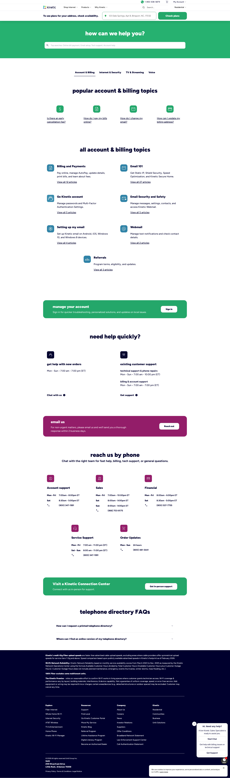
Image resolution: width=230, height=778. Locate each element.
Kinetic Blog (86, 727)
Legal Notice (77, 771)
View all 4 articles (66, 242)
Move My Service (88, 722)
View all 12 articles (67, 182)
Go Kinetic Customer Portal (93, 718)
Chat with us (56, 395)
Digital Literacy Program (91, 740)
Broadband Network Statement (130, 735)
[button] (143, 7)
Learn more (164, 772)
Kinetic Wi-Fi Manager (55, 735)
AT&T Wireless (52, 722)
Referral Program (88, 731)
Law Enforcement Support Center (132, 740)
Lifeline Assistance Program (93, 735)
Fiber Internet (51, 710)
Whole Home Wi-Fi (54, 714)
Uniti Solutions (159, 722)
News (119, 718)
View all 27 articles (140, 182)
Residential (157, 710)
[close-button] (224, 767)
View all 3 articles (103, 269)
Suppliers (121, 727)
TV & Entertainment (54, 727)
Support (84, 710)
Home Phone (51, 731)
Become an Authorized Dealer (94, 744)
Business (156, 718)
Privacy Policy (51, 771)
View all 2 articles (139, 242)
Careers (120, 714)
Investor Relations (124, 722)
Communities (158, 714)
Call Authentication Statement (130, 744)
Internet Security (53, 718)
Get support (129, 395)
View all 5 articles (66, 212)
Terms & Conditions (64, 771)
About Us (121, 710)
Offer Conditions (124, 731)
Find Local (85, 714)
